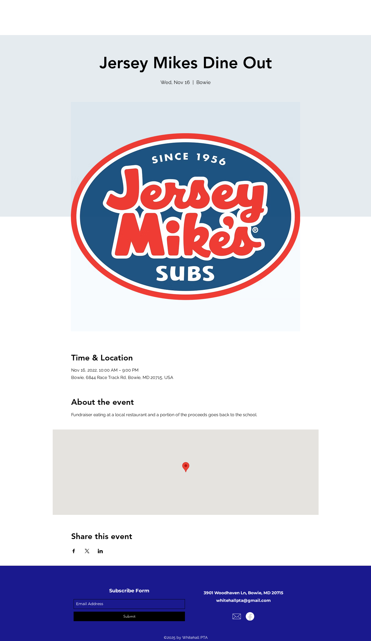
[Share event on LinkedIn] (100, 551)
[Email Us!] (236, 616)
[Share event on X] (87, 551)
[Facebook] (250, 616)
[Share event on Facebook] (73, 551)
